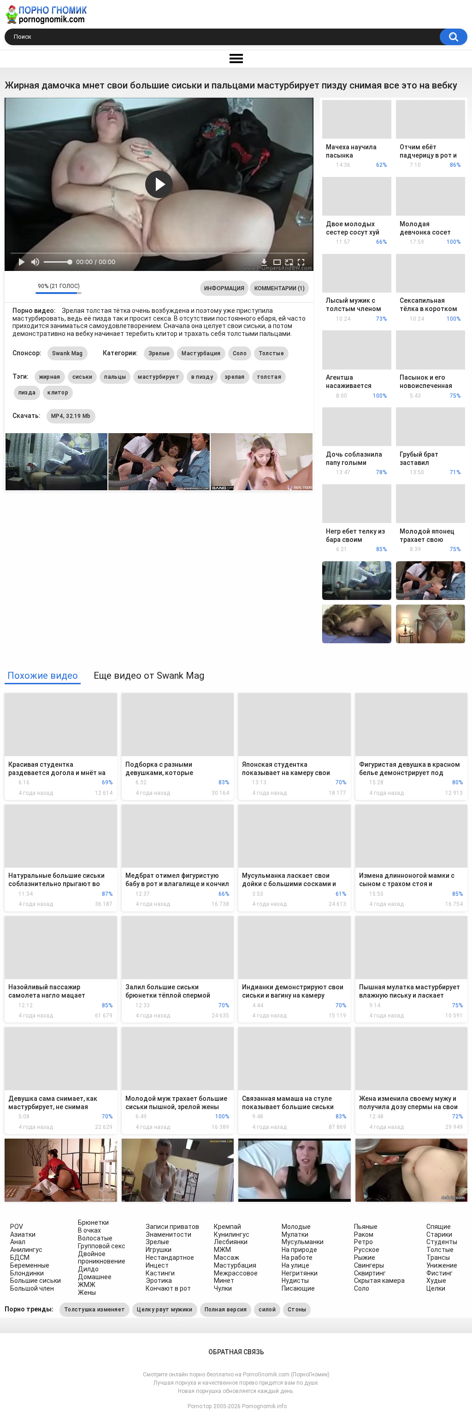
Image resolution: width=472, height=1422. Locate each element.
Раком (363, 1234)
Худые (436, 1280)
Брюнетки (93, 1222)
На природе (299, 1249)
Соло (240, 353)
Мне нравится (14, 288)
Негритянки (300, 1273)
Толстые (271, 353)
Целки (435, 1288)
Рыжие (364, 1257)
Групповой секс (101, 1246)
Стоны (297, 1309)
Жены (87, 1292)
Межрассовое (236, 1273)
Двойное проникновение (101, 1257)
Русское (366, 1249)
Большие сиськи (35, 1280)
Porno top (200, 1406)
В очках (89, 1230)
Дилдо (88, 1269)
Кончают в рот (168, 1288)
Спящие (438, 1226)
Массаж (226, 1257)
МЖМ (222, 1249)
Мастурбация (201, 353)
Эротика (159, 1280)
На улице (295, 1265)
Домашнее (95, 1277)
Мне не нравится (26, 288)
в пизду (202, 377)
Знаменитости (168, 1234)
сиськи (82, 377)
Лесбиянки (231, 1242)
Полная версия (226, 1309)
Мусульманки (303, 1242)
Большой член (32, 1288)
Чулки (223, 1288)
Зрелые (159, 353)
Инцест (157, 1265)
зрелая (235, 377)
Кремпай (227, 1226)
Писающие (298, 1288)
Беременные (29, 1265)
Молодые (296, 1226)
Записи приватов (172, 1226)
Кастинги (160, 1273)
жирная (49, 377)
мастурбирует (158, 377)
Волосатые (95, 1238)
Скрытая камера (379, 1280)
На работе (297, 1257)
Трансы (438, 1257)
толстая (269, 377)
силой (267, 1309)
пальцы (115, 377)
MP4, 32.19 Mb (71, 416)
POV (16, 1226)
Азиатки (22, 1234)
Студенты (441, 1242)
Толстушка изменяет (94, 1309)
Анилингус (26, 1249)
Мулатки (295, 1234)
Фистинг (439, 1273)
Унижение (441, 1265)
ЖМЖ (86, 1284)
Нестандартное (170, 1257)
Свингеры (369, 1265)
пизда (27, 392)
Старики (439, 1234)
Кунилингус (231, 1234)
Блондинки (27, 1273)
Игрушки (158, 1249)
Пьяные (366, 1226)
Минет (224, 1280)
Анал (17, 1242)
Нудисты (295, 1280)
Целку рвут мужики (164, 1309)
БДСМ (20, 1257)
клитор (57, 392)
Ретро (363, 1242)
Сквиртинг (370, 1273)
